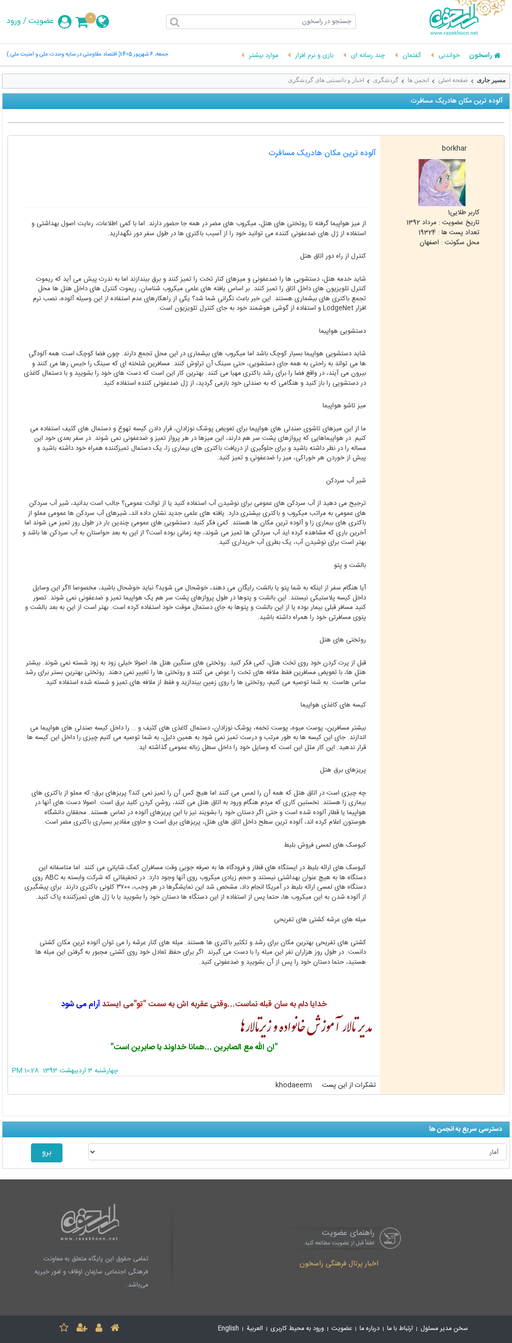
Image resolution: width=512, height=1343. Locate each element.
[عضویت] (82, 1329)
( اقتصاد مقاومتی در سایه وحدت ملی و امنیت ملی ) (63, 55)
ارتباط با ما (400, 1328)
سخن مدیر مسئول (444, 1328)
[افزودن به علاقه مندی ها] (64, 1329)
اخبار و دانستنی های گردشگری (326, 80)
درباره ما (370, 1328)
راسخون (480, 56)
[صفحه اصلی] (115, 1329)
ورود (13, 22)
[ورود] (99, 1329)
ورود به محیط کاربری (297, 1328)
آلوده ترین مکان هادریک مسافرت (322, 153)
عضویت (41, 22)
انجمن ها (418, 80)
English (228, 1328)
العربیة (254, 1328)
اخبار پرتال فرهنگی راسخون (339, 1264)
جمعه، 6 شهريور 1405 (144, 55)
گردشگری (385, 80)
